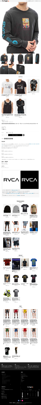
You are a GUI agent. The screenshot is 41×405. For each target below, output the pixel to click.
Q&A (21, 379)
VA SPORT (18, 195)
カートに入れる (15, 135)
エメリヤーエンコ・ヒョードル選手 (15, 193)
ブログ (22, 381)
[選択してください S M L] (9, 132)
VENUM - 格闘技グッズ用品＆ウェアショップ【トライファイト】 (20, 402)
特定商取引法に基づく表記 (24, 376)
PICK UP (20, 255)
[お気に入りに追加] (24, 135)
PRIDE (8, 193)
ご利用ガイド (22, 378)
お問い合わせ (22, 380)
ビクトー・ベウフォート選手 (29, 193)
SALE (20, 306)
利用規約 (22, 377)
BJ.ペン (24, 193)
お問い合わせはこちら (4, 394)
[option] (20, 28)
